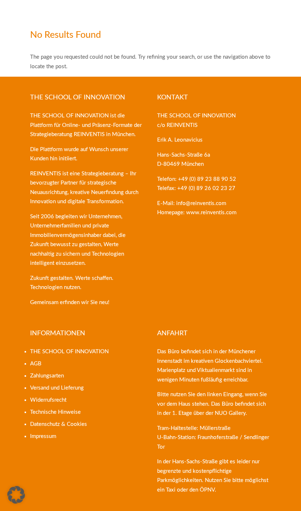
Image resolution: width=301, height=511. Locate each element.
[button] (16, 495)
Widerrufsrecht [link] (48, 400)
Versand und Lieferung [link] (57, 388)
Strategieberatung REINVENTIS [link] (67, 134)
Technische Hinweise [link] (55, 412)
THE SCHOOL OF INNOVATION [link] (69, 351)
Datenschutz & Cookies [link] (58, 424)
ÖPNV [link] (207, 490)
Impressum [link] (43, 436)
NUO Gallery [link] (230, 413)
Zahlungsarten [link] (47, 376)
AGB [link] (35, 363)
